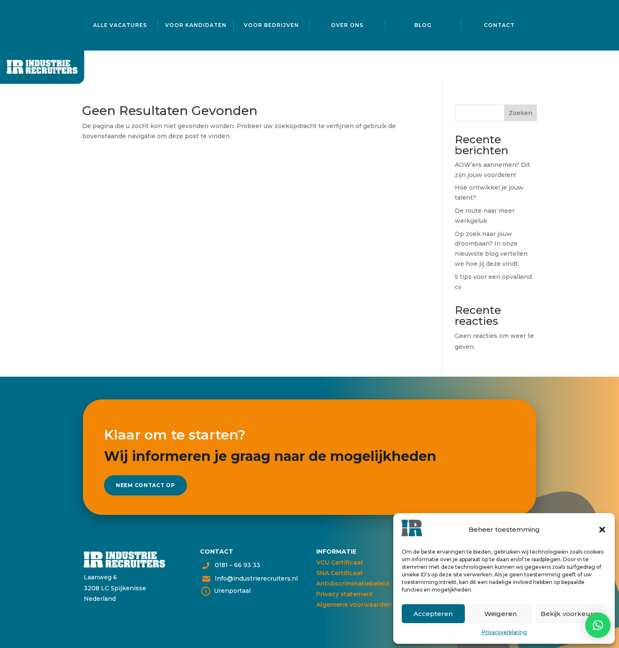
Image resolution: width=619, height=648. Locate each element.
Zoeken (520, 113)
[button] (602, 529)
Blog (423, 25)
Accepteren (433, 614)
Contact (499, 25)
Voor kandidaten (196, 25)
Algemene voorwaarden (354, 604)
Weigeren (500, 614)
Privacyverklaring (504, 632)
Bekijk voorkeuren (571, 614)
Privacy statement (344, 594)
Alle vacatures (120, 25)
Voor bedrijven (271, 25)
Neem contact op (145, 485)
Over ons (347, 25)
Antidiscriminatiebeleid (352, 583)
